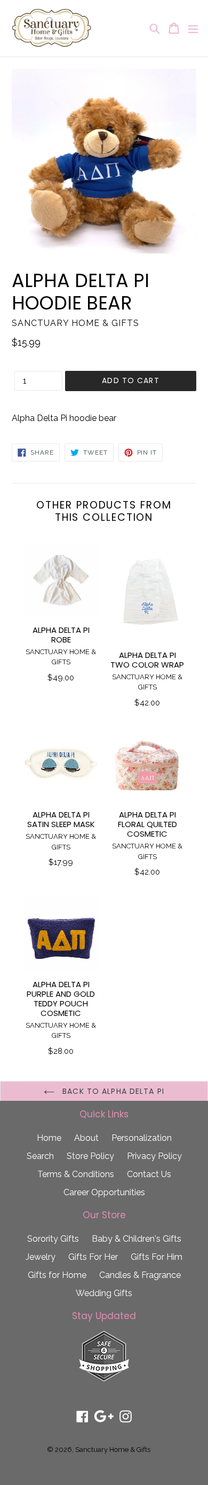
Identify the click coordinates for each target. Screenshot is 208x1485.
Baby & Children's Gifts (136, 1239)
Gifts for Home (57, 1275)
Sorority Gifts (53, 1239)
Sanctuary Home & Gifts (112, 1450)
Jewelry (40, 1257)
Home (49, 1138)
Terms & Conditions (75, 1174)
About (86, 1138)
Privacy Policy (154, 1156)
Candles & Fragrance (140, 1275)
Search (40, 1156)
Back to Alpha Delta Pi (112, 1091)
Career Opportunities (104, 1192)
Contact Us (149, 1174)
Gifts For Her (93, 1257)
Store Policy (90, 1156)
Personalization (141, 1138)
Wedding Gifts (104, 1293)
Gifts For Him (156, 1257)
